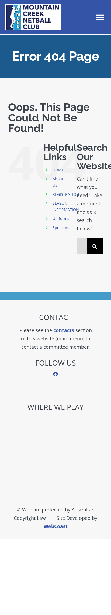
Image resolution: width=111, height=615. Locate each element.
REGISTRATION (66, 194)
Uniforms (61, 218)
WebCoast (56, 526)
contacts (63, 330)
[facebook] (55, 374)
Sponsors (61, 227)
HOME (58, 169)
